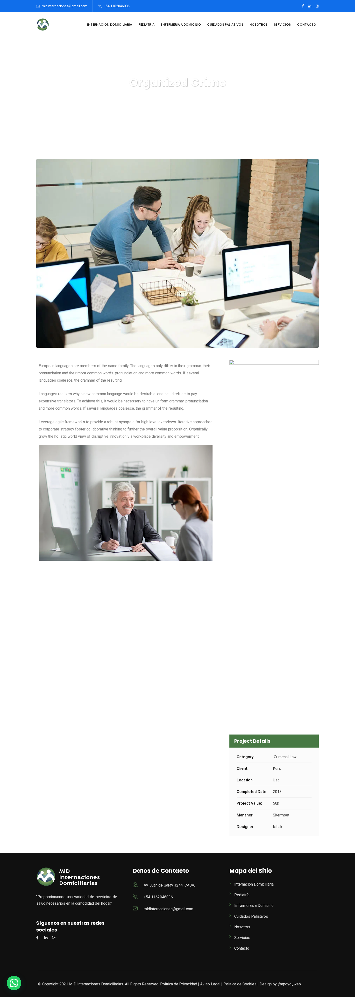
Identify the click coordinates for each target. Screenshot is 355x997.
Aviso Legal (210, 984)
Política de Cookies (239, 984)
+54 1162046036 (117, 6)
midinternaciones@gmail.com (64, 6)
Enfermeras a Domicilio (254, 905)
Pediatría (146, 24)
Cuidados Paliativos (225, 24)
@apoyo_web (289, 984)
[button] (14, 983)
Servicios (282, 24)
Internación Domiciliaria (109, 24)
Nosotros (258, 24)
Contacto (306, 24)
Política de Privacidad (178, 984)
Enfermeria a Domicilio (181, 24)
